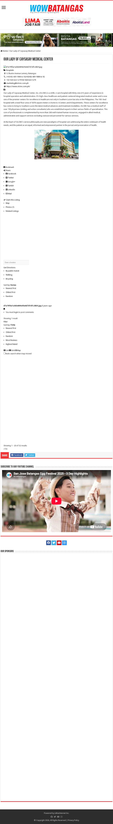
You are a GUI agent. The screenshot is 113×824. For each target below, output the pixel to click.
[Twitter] (53, 542)
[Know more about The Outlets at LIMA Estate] (56, 22)
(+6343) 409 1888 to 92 (35, 77)
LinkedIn (11, 190)
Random (9, 296)
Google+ (11, 182)
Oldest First (10, 292)
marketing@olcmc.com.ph (17, 83)
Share (7, 170)
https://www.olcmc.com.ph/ (18, 86)
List (7, 350)
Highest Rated (11, 344)
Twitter (10, 178)
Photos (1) (10, 207)
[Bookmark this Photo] (4, 309)
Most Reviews (11, 340)
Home (5, 51)
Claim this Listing (12, 200)
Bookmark (9, 167)
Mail (10, 194)
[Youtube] (59, 542)
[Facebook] (48, 542)
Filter (6, 322)
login (16, 312)
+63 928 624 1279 (28, 80)
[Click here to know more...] (56, 40)
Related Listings (12, 211)
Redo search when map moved (18, 353)
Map (8, 203)
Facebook (11, 174)
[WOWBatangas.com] (56, 8)
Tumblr (10, 186)
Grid (13, 350)
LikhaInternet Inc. (62, 813)
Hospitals (10, 70)
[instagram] (64, 542)
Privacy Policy (73, 820)
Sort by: (10, 285)
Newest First (11, 288)
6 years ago (47, 306)
